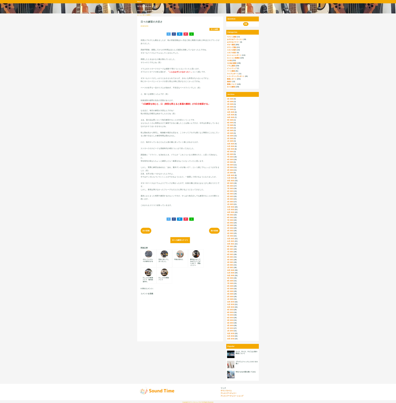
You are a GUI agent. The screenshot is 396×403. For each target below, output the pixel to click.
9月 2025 (230, 120)
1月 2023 (230, 204)
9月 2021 (230, 246)
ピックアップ (232, 68)
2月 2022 (230, 233)
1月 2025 (230, 141)
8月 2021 (230, 249)
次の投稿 (146, 231)
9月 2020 (230, 278)
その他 (229, 60)
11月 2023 (230, 178)
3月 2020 (230, 294)
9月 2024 (230, 151)
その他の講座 (232, 63)
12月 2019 (230, 302)
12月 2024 (230, 144)
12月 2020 (230, 270)
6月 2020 (230, 286)
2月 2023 (230, 202)
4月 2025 (230, 133)
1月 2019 (230, 331)
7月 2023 (230, 188)
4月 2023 (230, 196)
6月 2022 (230, 223)
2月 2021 (230, 265)
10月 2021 (230, 244)
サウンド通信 (232, 47)
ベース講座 (231, 71)
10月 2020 (230, 275)
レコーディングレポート (236, 76)
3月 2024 (230, 167)
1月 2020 (230, 299)
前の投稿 (214, 231)
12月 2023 (230, 175)
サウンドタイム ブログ (147, 6)
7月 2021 (230, 252)
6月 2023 (230, 191)
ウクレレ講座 (232, 37)
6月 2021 (230, 254)
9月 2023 (230, 183)
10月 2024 (230, 149)
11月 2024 (230, 146)
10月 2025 (230, 117)
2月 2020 (230, 296)
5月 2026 (230, 99)
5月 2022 (230, 225)
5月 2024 (230, 162)
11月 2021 (230, 241)
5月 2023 (230, 194)
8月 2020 (230, 281)
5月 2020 (230, 288)
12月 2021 (230, 238)
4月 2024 (230, 165)
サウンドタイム (226, 390)
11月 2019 (230, 304)
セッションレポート (234, 55)
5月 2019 (230, 320)
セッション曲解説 (233, 58)
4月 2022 (230, 228)
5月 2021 (230, 257)
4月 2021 (230, 260)
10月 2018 (230, 339)
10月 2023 (230, 180)
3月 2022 (230, 230)
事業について (232, 84)
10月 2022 (230, 212)
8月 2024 (230, 154)
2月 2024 (230, 170)
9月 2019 (230, 310)
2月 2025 (230, 138)
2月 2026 (230, 107)
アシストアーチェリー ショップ (232, 396)
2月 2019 (230, 328)
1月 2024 (230, 172)
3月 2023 (230, 199)
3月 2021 (230, 262)
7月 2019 (230, 315)
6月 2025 (230, 128)
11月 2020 (230, 273)
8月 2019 (230, 312)
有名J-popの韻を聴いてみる (246, 372)
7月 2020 (230, 283)
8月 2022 (230, 217)
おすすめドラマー (233, 42)
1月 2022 (230, 236)
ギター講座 (231, 44)
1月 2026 (230, 109)
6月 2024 (230, 159)
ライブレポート (232, 74)
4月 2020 (230, 291)
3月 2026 (230, 104)
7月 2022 (230, 220)
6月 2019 (230, 317)
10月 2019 (230, 307)
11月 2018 (230, 336)
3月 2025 (230, 136)
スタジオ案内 (232, 50)
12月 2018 (230, 333)
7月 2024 (230, 157)
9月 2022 (230, 215)
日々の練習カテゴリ (180, 240)
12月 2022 (230, 207)
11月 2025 (230, 115)
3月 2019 (230, 325)
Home (139, 1)
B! (180, 34)
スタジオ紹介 (232, 52)
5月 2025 (230, 130)
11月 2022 (230, 209)
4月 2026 (230, 101)
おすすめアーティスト (235, 39)
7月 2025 (230, 125)
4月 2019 (230, 323)
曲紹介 (229, 81)
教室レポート (232, 79)
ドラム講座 (231, 66)
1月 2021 (230, 267)
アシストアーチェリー (228, 393)
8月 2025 (230, 122)
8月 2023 (230, 186)
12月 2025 (230, 112)
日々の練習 (214, 29)
